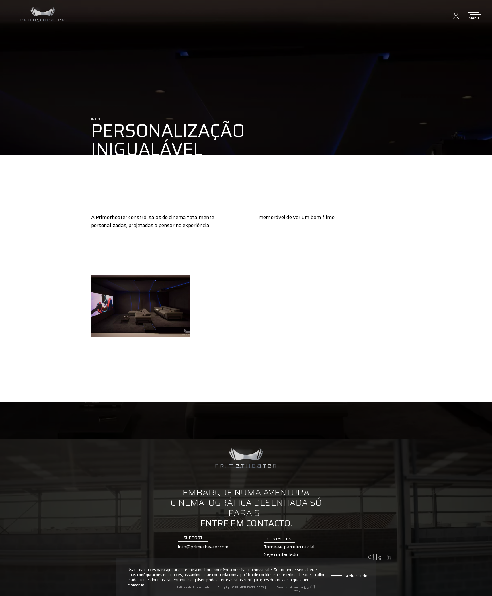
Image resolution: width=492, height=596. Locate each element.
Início (95, 119)
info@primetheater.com (203, 547)
